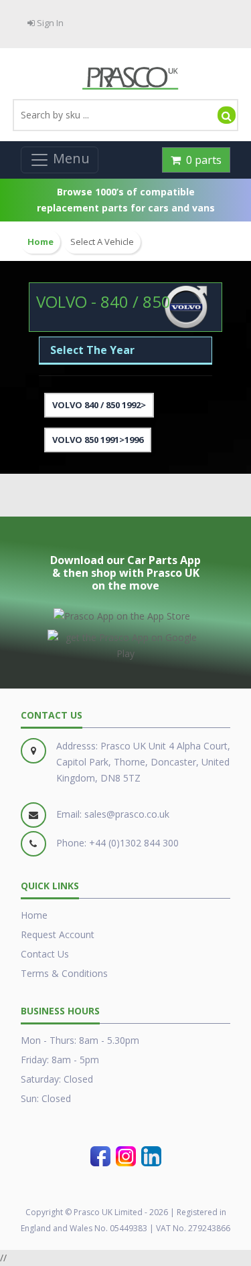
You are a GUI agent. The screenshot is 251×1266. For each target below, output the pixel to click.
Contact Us (45, 953)
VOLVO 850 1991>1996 (97, 440)
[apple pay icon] (122, 613)
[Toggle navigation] (59, 160)
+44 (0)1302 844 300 (134, 842)
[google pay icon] (125, 643)
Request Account (57, 934)
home (40, 242)
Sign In (49, 23)
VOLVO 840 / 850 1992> (99, 405)
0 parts (201, 160)
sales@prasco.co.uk (126, 814)
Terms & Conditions (64, 973)
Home (34, 915)
